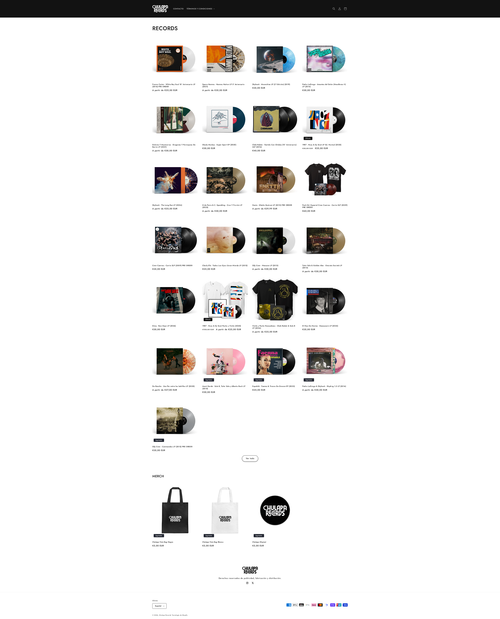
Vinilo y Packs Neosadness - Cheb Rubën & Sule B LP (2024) (273, 327)
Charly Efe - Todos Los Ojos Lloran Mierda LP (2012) (225, 265)
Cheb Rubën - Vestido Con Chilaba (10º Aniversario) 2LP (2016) (274, 146)
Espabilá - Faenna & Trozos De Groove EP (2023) (273, 386)
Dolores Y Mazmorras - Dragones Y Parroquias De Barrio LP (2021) (173, 146)
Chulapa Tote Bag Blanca (212, 542)
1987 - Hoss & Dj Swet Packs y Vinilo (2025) (221, 326)
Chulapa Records (165, 615)
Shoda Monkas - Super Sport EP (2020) (219, 145)
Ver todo (250, 458)
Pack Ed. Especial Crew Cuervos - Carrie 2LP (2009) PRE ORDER (325, 206)
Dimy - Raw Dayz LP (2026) (164, 326)
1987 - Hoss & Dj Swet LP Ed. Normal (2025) (321, 145)
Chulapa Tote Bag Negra (162, 542)
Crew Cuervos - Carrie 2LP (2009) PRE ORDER (172, 265)
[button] (200, 8)
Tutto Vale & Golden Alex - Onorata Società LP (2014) (322, 266)
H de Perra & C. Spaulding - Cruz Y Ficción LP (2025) (222, 206)
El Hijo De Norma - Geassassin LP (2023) (320, 326)
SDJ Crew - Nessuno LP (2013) (265, 265)
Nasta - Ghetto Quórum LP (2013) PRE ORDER (272, 205)
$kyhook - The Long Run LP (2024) (167, 205)
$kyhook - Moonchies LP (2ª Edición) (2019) (271, 84)
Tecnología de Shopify (180, 615)
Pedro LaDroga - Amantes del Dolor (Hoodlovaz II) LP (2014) (324, 85)
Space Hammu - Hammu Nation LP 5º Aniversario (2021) (223, 85)
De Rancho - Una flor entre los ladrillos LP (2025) (173, 386)
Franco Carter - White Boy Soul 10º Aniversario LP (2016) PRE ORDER (173, 85)
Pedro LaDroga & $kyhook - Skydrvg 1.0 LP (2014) (324, 386)
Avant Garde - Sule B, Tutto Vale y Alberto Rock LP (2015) (223, 387)
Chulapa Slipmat (259, 542)
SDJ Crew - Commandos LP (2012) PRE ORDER (172, 447)
